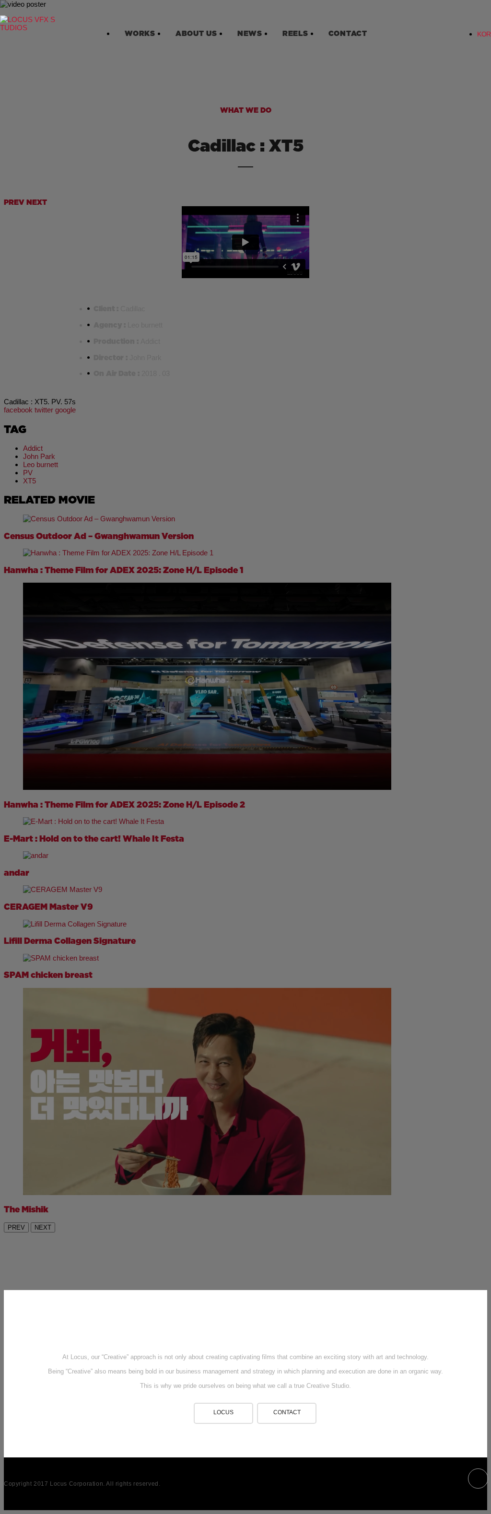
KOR (484, 34)
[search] (434, 27)
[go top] (245, 1323)
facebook (478, 1478)
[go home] (28, 26)
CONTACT (287, 1412)
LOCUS (223, 1412)
